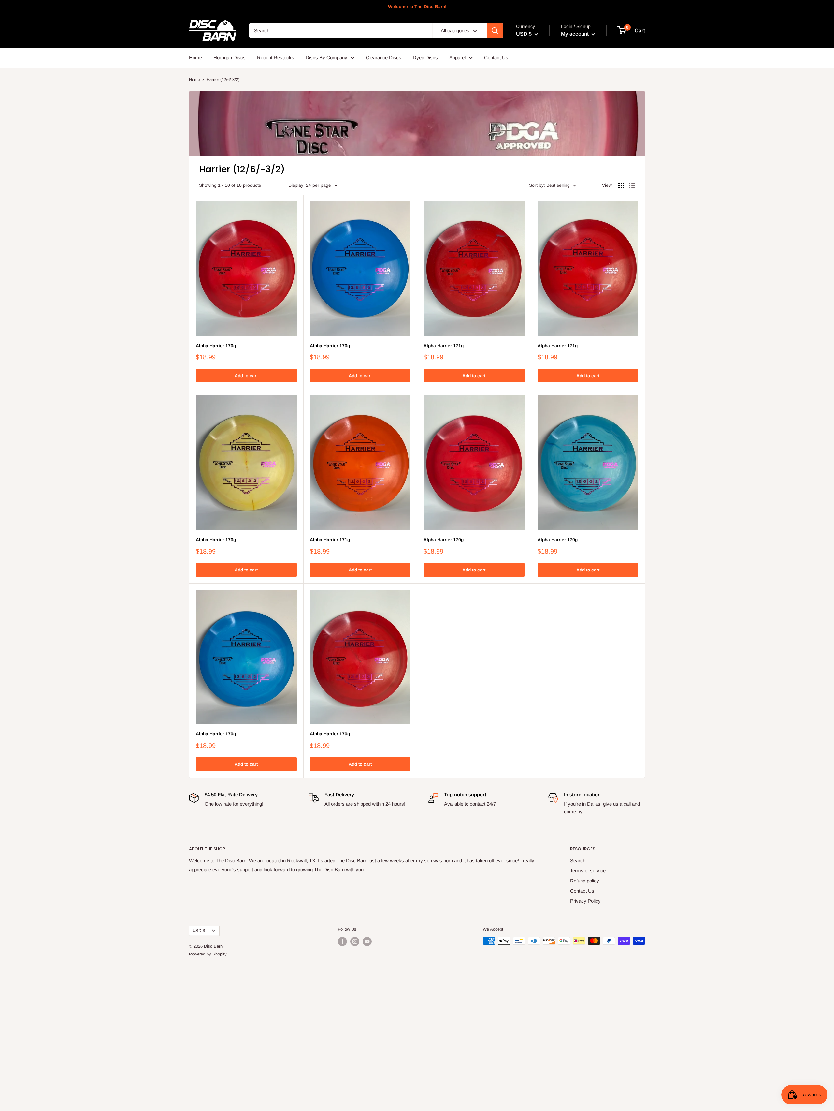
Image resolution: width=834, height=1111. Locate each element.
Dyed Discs (425, 57)
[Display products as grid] (621, 185)
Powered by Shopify (208, 954)
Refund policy (584, 880)
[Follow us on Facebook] (342, 941)
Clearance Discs (383, 57)
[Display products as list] (632, 185)
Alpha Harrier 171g (444, 345)
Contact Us (496, 57)
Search (577, 860)
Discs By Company (326, 57)
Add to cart (246, 375)
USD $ (199, 930)
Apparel (457, 57)
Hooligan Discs (229, 57)
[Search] (495, 30)
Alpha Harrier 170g (216, 345)
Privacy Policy (585, 901)
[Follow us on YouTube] (367, 941)
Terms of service (588, 870)
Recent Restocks (275, 57)
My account (575, 34)
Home (195, 57)
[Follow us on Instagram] (354, 941)
